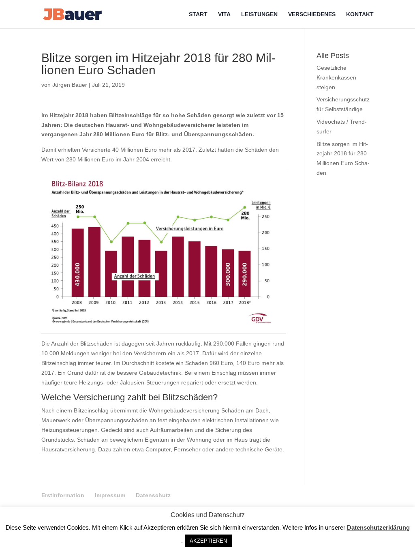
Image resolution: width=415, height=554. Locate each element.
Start (198, 14)
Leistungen (259, 14)
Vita (224, 14)
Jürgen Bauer (69, 85)
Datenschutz (153, 495)
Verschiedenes (312, 14)
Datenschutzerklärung (378, 527)
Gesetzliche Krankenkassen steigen (336, 77)
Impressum (110, 495)
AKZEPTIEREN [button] (208, 541)
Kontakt (360, 14)
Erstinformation (62, 495)
